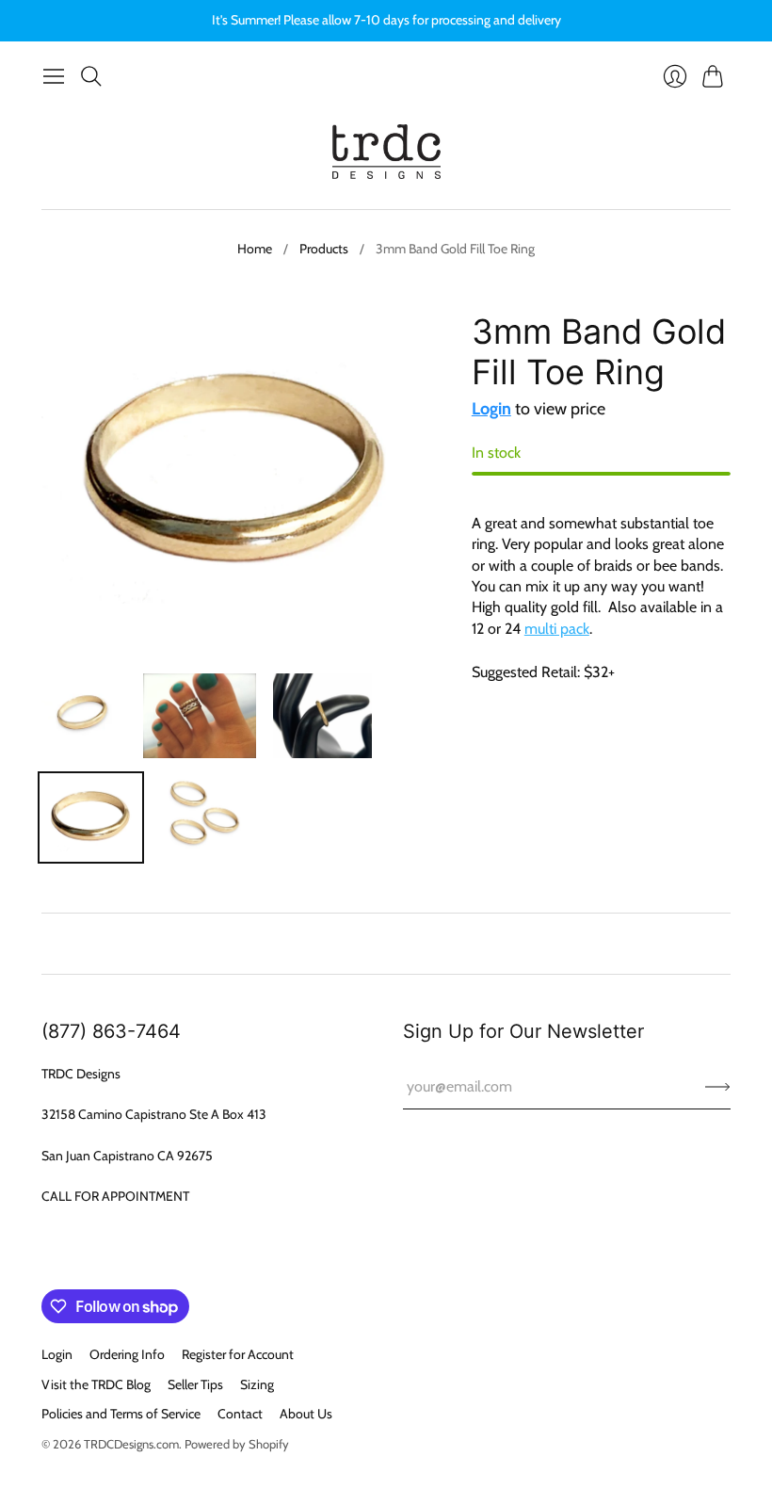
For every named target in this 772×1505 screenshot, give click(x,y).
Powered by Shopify (237, 1443)
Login (491, 408)
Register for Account (238, 1354)
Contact (240, 1413)
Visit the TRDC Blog (96, 1384)
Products (323, 248)
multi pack (556, 629)
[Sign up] (718, 1087)
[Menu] (53, 76)
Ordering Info (127, 1354)
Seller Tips (195, 1384)
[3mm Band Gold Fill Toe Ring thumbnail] (83, 715)
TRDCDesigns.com (131, 1443)
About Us (306, 1413)
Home (254, 248)
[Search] (91, 76)
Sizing (257, 1384)
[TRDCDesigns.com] (386, 152)
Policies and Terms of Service (121, 1413)
